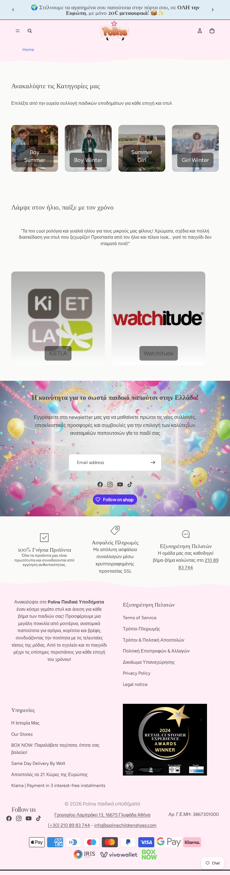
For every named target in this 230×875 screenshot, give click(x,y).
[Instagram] (110, 484)
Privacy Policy (136, 673)
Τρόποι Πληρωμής (141, 629)
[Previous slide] (13, 10)
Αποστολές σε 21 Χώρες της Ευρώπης (49, 774)
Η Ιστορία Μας (25, 723)
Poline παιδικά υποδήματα (111, 804)
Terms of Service (140, 618)
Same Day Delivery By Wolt (38, 763)
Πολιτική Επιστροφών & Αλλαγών (156, 651)
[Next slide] (212, 10)
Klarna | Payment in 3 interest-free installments (58, 785)
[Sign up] (153, 462)
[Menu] (17, 30)
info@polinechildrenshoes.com (125, 825)
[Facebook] (100, 484)
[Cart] (212, 31)
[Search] (30, 31)
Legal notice (135, 684)
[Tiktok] (130, 484)
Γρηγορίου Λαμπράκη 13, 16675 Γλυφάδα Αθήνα (102, 815)
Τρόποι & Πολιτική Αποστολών (153, 640)
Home (28, 49)
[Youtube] (120, 484)
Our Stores (22, 734)
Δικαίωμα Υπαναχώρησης (149, 662)
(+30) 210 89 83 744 (69, 825)
